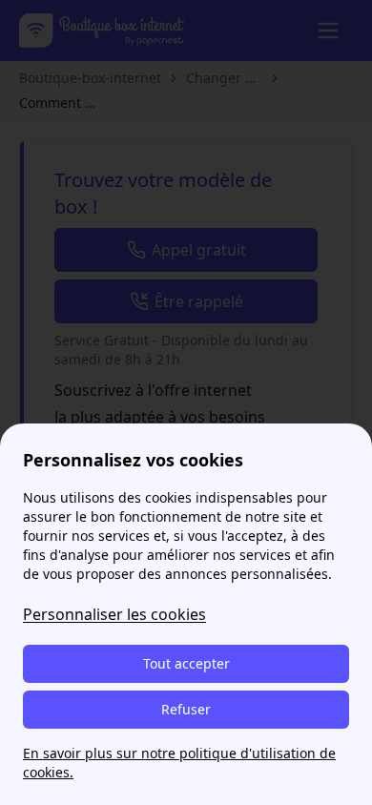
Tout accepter (186, 663)
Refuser (186, 709)
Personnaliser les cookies (114, 614)
